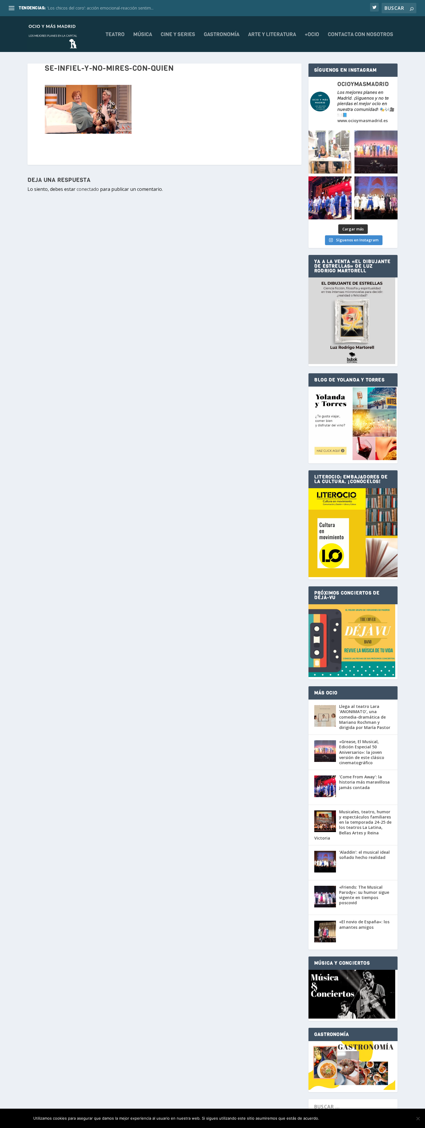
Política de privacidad (366, 1118)
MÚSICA (142, 35)
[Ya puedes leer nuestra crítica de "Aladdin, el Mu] (376, 197)
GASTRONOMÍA (221, 35)
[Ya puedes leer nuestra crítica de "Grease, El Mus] (376, 152)
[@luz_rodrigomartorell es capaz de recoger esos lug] (330, 152)
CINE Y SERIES (178, 35)
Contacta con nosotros (360, 35)
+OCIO (312, 35)
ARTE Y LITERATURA (272, 35)
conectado (88, 189)
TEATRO (115, 35)
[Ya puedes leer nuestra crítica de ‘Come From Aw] (330, 197)
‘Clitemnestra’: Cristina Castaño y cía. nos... (86, 8)
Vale (330, 1118)
